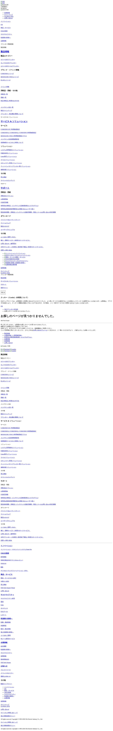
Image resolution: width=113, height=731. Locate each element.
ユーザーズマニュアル (8, 229)
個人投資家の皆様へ (7, 632)
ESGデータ (4, 611)
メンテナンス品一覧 (7, 107)
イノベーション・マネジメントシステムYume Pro (16, 549)
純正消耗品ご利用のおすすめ (10, 100)
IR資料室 (3, 625)
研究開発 (3, 557)
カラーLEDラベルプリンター (10, 66)
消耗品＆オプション (7, 196)
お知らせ (4, 666)
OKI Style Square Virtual (8, 588)
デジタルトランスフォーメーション (19, 255)
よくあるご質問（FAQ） (8, 237)
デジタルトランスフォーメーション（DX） (14, 570)
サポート (5, 188)
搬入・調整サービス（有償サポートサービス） (15, 240)
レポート (3, 615)
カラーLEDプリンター (8, 59)
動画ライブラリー (6, 684)
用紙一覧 (3, 97)
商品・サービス (20, 257)
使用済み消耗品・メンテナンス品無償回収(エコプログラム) (19, 205)
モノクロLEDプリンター (8, 63)
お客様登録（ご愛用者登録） (13, 335)
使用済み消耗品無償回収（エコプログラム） (18, 337)
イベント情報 (5, 86)
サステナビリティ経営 (8, 598)
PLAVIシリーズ (5, 80)
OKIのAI (3, 563)
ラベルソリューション (8, 160)
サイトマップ (8, 14)
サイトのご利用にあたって (9, 712)
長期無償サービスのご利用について (12, 142)
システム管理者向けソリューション (12, 150)
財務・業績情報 (6, 622)
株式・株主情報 (6, 629)
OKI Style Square (6, 662)
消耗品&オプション (7, 488)
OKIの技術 (15, 259)
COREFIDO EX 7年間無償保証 (10, 129)
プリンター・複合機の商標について (12, 114)
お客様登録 (4, 199)
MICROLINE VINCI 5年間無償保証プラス (14, 136)
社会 (2, 605)
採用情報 (7, 13)
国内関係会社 (5, 659)
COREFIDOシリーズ (7, 73)
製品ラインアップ (6, 110)
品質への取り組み (6, 250)
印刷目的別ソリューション (9, 153)
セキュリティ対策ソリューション (11, 163)
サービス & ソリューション (14, 121)
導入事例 (3, 177)
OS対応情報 (4, 202)
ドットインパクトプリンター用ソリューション (15, 166)
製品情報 (5, 51)
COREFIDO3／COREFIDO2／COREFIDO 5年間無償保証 (18, 132)
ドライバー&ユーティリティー (10, 220)
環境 (2, 601)
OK (2, 306)
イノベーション (20, 253)
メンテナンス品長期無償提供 (10, 139)
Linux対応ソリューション (9, 156)
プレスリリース (6, 670)
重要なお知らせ (6, 676)
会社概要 (3, 646)
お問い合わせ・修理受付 (8, 243)
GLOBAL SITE (8, 16)
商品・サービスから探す (8, 578)
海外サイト (4, 287)
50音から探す (5, 581)
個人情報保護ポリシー (8, 716)
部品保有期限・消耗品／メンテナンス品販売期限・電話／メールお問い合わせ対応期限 (28, 212)
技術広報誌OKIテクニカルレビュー (12, 560)
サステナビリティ (22, 261)
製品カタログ (5, 226)
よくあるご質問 (6, 635)
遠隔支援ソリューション (8, 169)
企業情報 (14, 264)
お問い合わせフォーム (40, 330)
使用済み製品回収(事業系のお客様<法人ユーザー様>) (17, 209)
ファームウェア (6, 223)
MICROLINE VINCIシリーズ (10, 77)
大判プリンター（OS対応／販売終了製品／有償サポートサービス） (22, 247)
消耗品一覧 (4, 94)
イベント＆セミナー (7, 673)
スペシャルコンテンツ (8, 180)
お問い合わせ (8, 18)
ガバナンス (4, 608)
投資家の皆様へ (20, 262)
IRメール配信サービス (8, 638)
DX (2, 567)
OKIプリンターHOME (11, 309)
